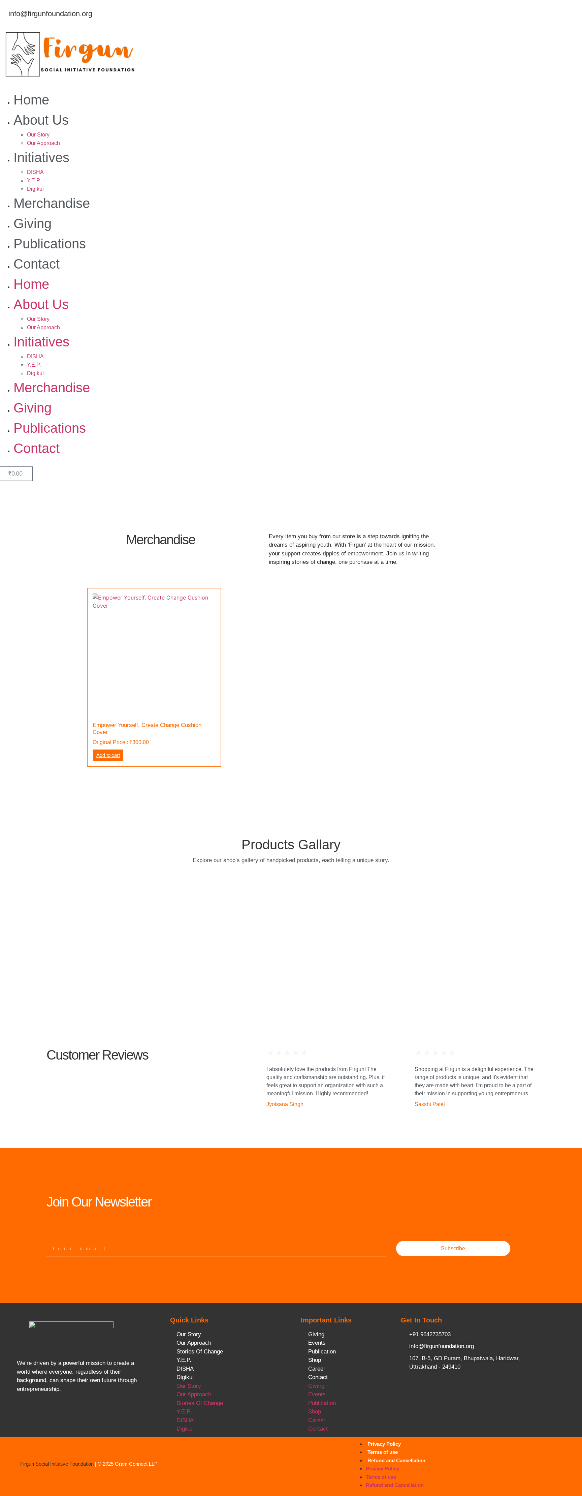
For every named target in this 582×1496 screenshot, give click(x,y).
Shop (314, 1360)
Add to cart (108, 755)
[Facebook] (40, 1411)
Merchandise (51, 203)
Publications (49, 243)
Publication (322, 1351)
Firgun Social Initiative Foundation (57, 1464)
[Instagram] (92, 1411)
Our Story (38, 135)
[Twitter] (57, 1411)
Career (316, 1369)
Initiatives (41, 157)
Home (31, 99)
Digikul (35, 189)
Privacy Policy (384, 1444)
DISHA (35, 172)
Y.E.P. (34, 180)
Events (317, 1343)
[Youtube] (75, 1411)
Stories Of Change (199, 1351)
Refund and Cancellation (396, 1460)
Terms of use (382, 1452)
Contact (36, 263)
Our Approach (43, 143)
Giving (32, 223)
